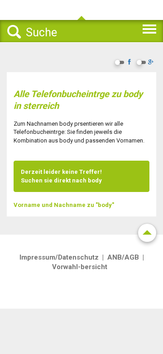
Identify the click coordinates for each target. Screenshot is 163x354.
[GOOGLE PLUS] (151, 62)
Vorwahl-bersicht (79, 267)
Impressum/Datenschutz (59, 257)
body (95, 180)
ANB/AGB (123, 257)
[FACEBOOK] (129, 62)
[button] (134, 27)
